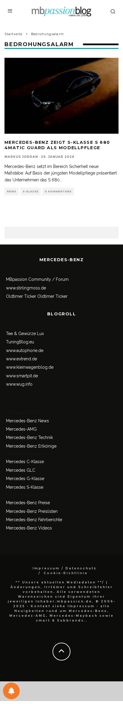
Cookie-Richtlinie (66, 573)
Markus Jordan (21, 157)
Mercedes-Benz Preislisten (32, 511)
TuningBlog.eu (20, 341)
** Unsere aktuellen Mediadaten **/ (60, 582)
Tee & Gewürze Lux (25, 333)
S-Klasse (31, 191)
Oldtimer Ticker (21, 296)
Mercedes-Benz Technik (29, 437)
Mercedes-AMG (21, 429)
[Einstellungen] (11, 691)
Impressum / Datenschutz (65, 568)
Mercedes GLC (20, 470)
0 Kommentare (58, 191)
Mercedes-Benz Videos (29, 528)
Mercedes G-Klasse (25, 478)
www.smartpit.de (22, 375)
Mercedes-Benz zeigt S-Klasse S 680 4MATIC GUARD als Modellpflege (57, 145)
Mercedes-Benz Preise (28, 502)
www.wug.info (19, 384)
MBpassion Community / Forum (37, 279)
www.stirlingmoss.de (26, 288)
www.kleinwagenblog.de (29, 367)
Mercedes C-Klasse (25, 461)
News (11, 191)
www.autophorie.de (24, 350)
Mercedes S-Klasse (24, 487)
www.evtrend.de (21, 358)
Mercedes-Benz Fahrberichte (34, 519)
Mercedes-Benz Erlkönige (31, 446)
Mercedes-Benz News (27, 420)
